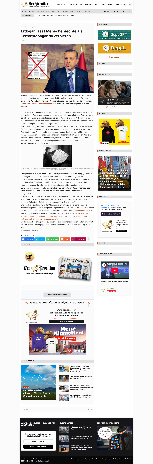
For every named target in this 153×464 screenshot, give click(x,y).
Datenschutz (89, 459)
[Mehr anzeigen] (88, 239)
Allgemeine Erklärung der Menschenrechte (38, 104)
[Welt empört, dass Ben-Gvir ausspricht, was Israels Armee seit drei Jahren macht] (64, 448)
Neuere (25, 409)
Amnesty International (82, 210)
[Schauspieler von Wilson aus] (64, 429)
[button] (125, 5)
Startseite (61, 5)
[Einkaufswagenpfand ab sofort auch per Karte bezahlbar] (64, 438)
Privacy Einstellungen (103, 459)
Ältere (90, 409)
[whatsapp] (108, 11)
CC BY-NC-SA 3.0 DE (28, 461)
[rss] (130, 11)
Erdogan (32, 27)
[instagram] (120, 11)
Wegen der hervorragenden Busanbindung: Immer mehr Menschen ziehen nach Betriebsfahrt (80, 369)
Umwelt (79, 11)
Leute (42, 11)
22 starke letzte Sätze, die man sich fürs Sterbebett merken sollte (81, 397)
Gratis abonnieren (38, 447)
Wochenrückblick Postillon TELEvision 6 (114, 282)
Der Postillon (91, 5)
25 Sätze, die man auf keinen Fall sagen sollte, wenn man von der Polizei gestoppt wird (81, 387)
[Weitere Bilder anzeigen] (114, 107)
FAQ (71, 459)
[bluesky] (114, 11)
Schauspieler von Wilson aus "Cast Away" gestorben (81, 428)
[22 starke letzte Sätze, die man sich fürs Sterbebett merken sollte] (64, 397)
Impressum (78, 459)
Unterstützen (75, 5)
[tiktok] (126, 11)
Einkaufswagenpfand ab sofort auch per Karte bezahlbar (82, 437)
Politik (24, 11)
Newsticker (86, 11)
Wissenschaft (56, 11)
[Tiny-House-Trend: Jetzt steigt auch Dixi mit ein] (64, 378)
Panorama (65, 11)
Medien (48, 11)
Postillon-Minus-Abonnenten (110, 206)
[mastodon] (117, 11)
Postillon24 (107, 5)
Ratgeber (72, 11)
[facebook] (105, 11)
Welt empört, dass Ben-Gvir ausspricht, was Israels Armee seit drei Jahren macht (81, 447)
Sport (37, 11)
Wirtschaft (31, 11)
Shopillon (119, 5)
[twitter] (111, 11)
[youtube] (123, 11)
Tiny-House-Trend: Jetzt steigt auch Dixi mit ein (81, 377)
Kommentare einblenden (57, 295)
